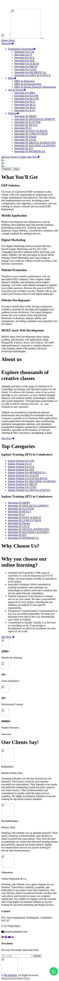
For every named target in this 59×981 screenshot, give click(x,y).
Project (14, 157)
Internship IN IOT (23, 148)
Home (4, 40)
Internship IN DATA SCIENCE (31, 130)
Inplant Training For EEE (21, 469)
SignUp (37, 956)
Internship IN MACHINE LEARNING (35, 145)
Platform (12, 113)
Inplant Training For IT (20, 463)
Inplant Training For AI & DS (23, 475)
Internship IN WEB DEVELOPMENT (34, 119)
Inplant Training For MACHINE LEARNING (32, 481)
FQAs (26, 978)
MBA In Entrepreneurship (27, 84)
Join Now (32, 157)
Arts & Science (16, 90)
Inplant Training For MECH (22, 484)
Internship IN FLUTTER (27, 122)
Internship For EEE (24, 60)
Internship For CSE (24, 51)
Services (5, 157)
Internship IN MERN (25, 116)
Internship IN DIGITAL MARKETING (35, 142)
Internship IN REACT (26, 125)
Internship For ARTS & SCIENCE (32, 75)
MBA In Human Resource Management (35, 87)
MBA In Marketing (24, 81)
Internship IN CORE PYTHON (31, 133)
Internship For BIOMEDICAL (30, 72)
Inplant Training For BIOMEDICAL (27, 472)
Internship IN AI (22, 128)
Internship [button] (6, 43)
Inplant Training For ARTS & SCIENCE (29, 490)
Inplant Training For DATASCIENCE (28, 478)
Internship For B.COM (26, 95)
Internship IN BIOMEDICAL (30, 151)
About (11, 40)
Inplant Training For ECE (21, 466)
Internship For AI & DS (26, 63)
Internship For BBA (24, 92)
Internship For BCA (24, 101)
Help (20, 978)
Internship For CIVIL (25, 69)
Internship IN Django (25, 136)
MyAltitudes (10, 975)
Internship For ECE (24, 57)
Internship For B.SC (24, 110)
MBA (11, 78)
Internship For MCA (25, 104)
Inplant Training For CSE (21, 460)
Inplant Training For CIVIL (22, 487)
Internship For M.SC (25, 107)
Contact (23, 157)
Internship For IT (23, 54)
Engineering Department (20, 49)
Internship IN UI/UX (25, 139)
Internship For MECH (25, 66)
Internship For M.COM (26, 98)
